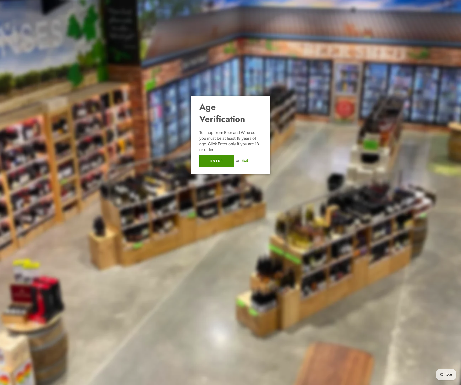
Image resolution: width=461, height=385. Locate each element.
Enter (216, 161)
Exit (245, 160)
